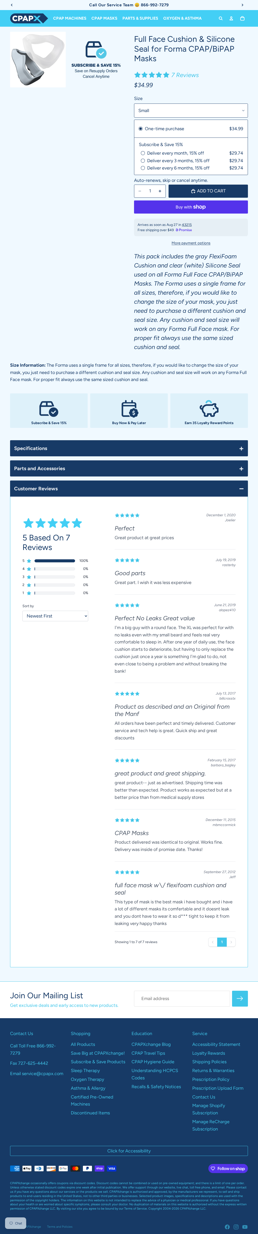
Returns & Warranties (213, 1070)
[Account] (231, 18)
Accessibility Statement (216, 1044)
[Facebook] (227, 1227)
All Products (83, 1044)
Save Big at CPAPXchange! (98, 1053)
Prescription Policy (210, 1079)
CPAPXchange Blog (151, 1044)
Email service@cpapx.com (36, 1073)
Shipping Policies (209, 1062)
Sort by (28, 606)
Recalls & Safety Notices (156, 1086)
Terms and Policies (60, 1226)
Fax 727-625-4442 (29, 1063)
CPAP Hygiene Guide (153, 1062)
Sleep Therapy (85, 1070)
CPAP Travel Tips (148, 1053)
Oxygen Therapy (87, 1079)
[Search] (220, 18)
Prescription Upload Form (217, 1088)
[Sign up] (240, 999)
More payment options (191, 243)
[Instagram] (236, 1227)
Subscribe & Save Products (98, 1062)
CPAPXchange (31, 1226)
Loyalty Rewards (208, 1053)
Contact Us (203, 1097)
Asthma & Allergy (88, 1088)
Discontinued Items (90, 1113)
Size (138, 98)
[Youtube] (245, 1227)
